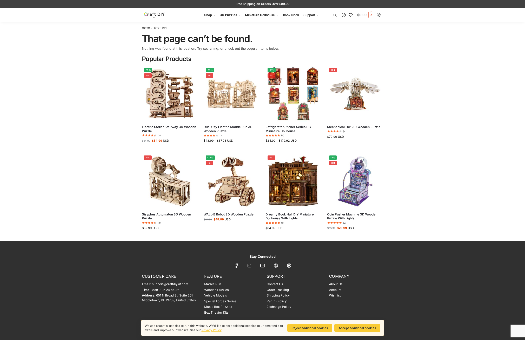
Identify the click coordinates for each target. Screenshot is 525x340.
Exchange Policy (279, 307)
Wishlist (335, 295)
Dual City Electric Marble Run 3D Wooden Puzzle (228, 129)
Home (146, 27)
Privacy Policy (212, 330)
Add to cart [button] (170, 149)
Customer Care (159, 276)
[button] (365, 15)
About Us (335, 284)
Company (339, 276)
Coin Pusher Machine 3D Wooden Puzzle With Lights (352, 216)
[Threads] (289, 266)
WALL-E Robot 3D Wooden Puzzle (229, 214)
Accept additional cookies (357, 328)
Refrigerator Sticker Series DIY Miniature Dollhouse (288, 129)
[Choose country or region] (378, 15)
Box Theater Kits (216, 312)
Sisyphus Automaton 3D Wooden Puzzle (166, 216)
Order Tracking (278, 290)
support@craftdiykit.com (170, 284)
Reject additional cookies (310, 328)
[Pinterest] (275, 266)
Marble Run (212, 284)
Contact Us (275, 284)
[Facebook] (236, 266)
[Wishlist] (350, 15)
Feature (213, 276)
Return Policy (277, 301)
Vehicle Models (215, 295)
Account (335, 290)
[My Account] (343, 15)
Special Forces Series (220, 301)
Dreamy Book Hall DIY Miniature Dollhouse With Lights (289, 216)
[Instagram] (249, 266)
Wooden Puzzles (216, 290)
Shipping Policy (278, 295)
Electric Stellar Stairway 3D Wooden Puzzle (169, 129)
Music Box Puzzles (218, 307)
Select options (231, 149)
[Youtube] (262, 266)
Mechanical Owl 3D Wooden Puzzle (353, 127)
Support (276, 276)
